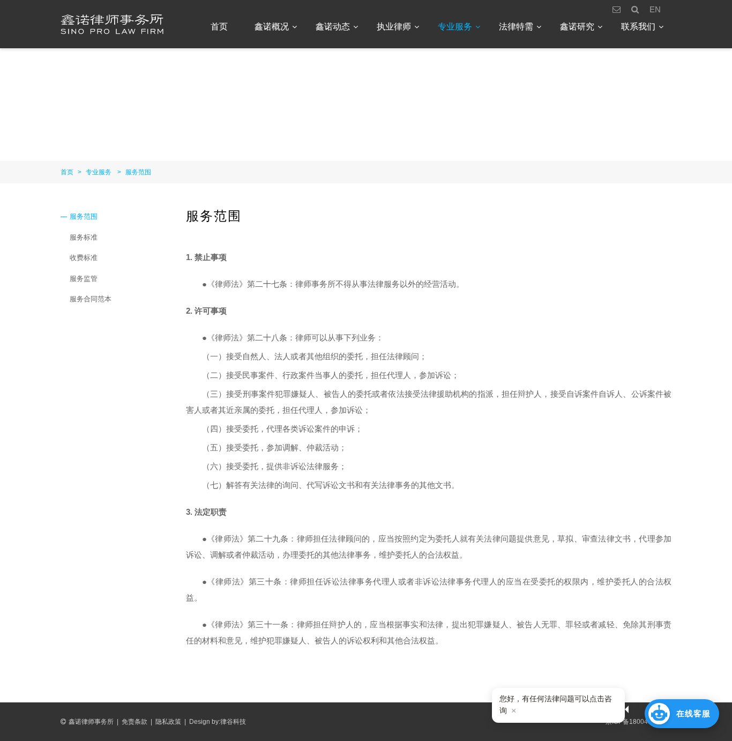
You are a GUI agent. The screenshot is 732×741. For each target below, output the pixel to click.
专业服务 (455, 26)
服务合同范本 (90, 299)
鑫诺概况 (272, 26)
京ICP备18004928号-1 (638, 721)
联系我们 (638, 26)
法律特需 (516, 26)
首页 (219, 26)
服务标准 (84, 237)
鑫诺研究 (577, 26)
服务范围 (138, 172)
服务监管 (84, 279)
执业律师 (394, 26)
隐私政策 (168, 721)
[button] (682, 713)
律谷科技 (233, 721)
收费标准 (84, 258)
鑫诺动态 (333, 26)
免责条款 (134, 721)
